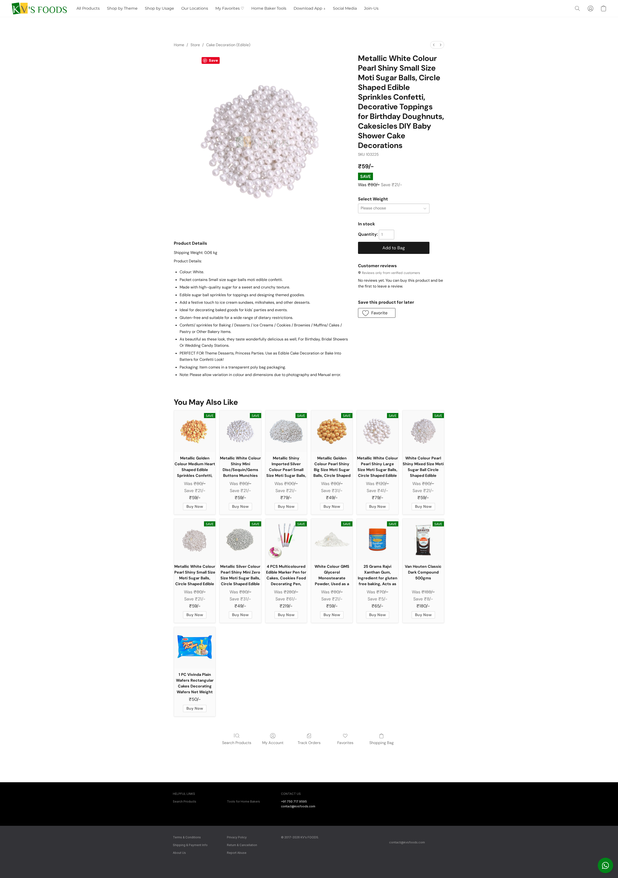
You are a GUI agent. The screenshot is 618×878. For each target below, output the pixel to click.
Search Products (236, 742)
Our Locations (194, 8)
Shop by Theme (122, 8)
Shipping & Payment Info (190, 845)
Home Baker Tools (268, 8)
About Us (179, 853)
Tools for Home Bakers (243, 801)
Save (213, 60)
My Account (272, 742)
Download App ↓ (310, 8)
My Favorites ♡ (229, 8)
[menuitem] (433, 44)
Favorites (345, 742)
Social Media (345, 8)
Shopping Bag (381, 742)
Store (195, 44)
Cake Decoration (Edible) (228, 44)
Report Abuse (236, 853)
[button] (605, 865)
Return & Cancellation (242, 845)
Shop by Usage (159, 8)
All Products (88, 8)
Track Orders (309, 742)
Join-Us (371, 8)
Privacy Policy (237, 837)
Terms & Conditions (187, 837)
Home (179, 44)
